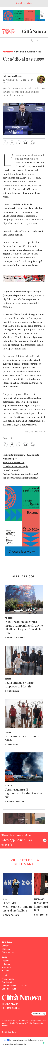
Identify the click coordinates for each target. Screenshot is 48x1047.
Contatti (5, 946)
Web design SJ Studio (24, 1023)
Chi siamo (6, 949)
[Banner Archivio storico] (24, 278)
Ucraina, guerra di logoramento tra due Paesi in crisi (23, 793)
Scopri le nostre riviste (13, 463)
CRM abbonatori (9, 952)
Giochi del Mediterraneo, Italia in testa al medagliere (17, 907)
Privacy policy (8, 979)
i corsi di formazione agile (15, 466)
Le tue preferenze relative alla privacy (26, 1040)
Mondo (8, 51)
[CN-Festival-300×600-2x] (22, 520)
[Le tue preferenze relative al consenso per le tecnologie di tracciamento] (44, 1043)
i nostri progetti (11, 470)
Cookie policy (8, 982)
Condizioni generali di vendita (14, 985)
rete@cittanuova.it (29, 478)
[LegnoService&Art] (24, 818)
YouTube (5, 970)
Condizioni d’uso (9, 989)
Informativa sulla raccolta (14, 1044)
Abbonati (36, 1013)
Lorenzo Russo (13, 76)
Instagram (6, 967)
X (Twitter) (6, 964)
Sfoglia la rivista (24, 3)
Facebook (6, 961)
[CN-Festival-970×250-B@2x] (24, 15)
